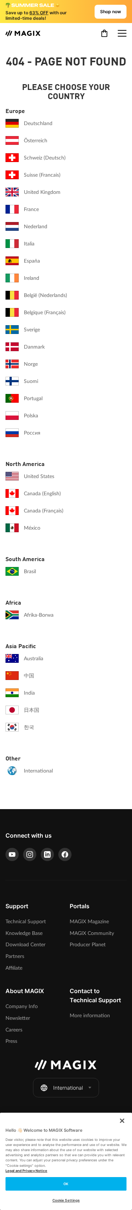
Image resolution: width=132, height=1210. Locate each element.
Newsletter (18, 1018)
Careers (14, 1030)
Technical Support (26, 921)
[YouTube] (12, 854)
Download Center (25, 944)
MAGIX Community (92, 933)
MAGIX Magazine (89, 921)
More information (90, 1015)
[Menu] (122, 33)
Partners (15, 956)
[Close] (122, 1121)
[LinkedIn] (47, 854)
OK (65, 1184)
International (68, 1088)
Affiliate (14, 968)
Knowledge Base (24, 933)
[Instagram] (29, 854)
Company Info (22, 1006)
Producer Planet (88, 944)
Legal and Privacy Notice (26, 1171)
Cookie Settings (66, 1200)
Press (11, 1041)
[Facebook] (65, 854)
